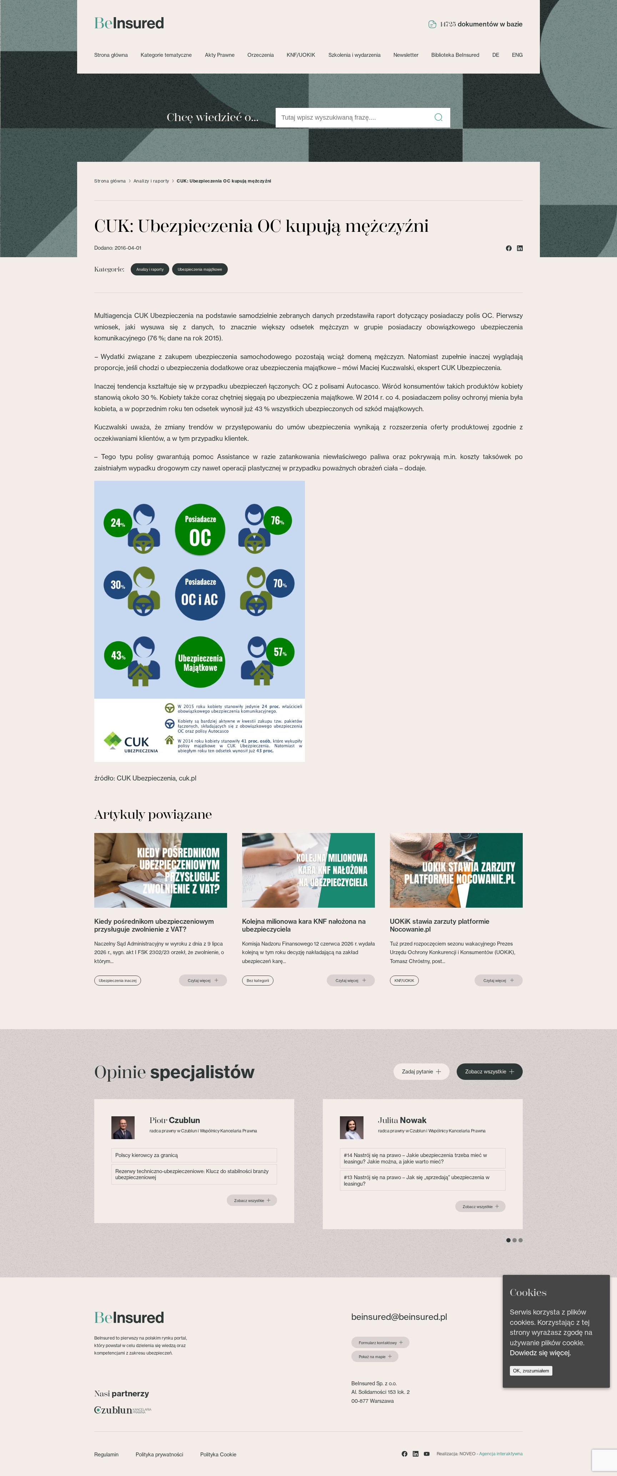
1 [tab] (508, 1240)
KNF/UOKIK (301, 55)
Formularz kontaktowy (378, 1343)
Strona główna (111, 55)
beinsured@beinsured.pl (399, 1317)
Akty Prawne (220, 55)
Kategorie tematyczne (166, 55)
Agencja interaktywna (501, 1453)
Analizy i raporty (151, 181)
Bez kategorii (258, 980)
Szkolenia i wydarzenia (354, 55)
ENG (517, 55)
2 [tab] (514, 1240)
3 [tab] (520, 1240)
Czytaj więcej (199, 980)
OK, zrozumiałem (531, 1370)
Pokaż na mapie (372, 1356)
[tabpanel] (194, 1161)
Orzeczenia (260, 55)
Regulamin (106, 1454)
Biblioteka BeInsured (455, 55)
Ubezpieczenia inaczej (117, 980)
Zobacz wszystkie (485, 1071)
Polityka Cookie (218, 1454)
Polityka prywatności (159, 1454)
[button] (438, 118)
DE (495, 55)
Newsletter (405, 55)
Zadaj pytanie (417, 1071)
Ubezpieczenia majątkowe (200, 269)
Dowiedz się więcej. (540, 1352)
